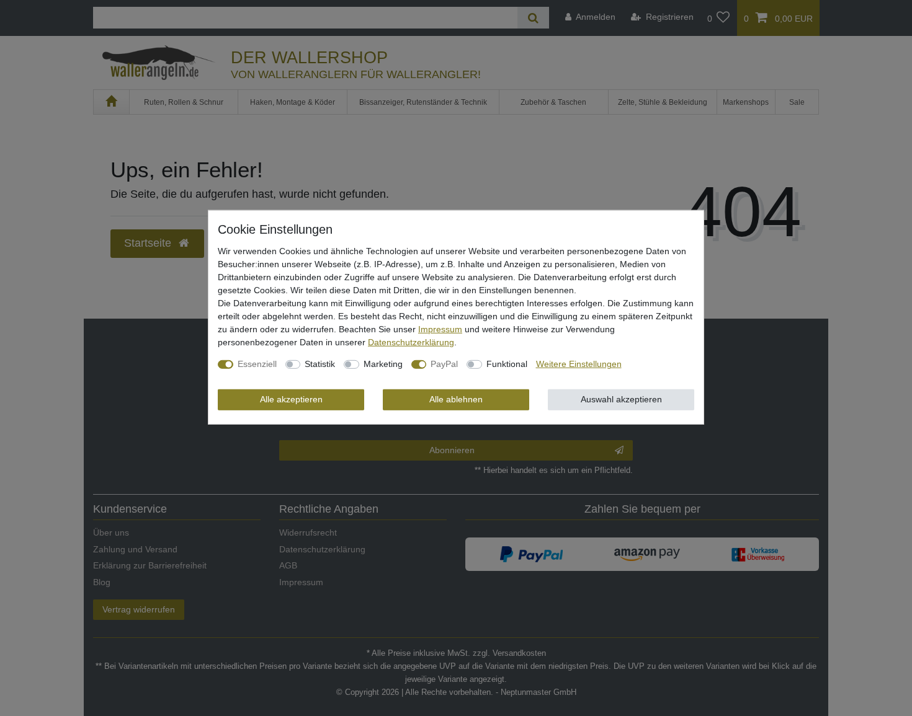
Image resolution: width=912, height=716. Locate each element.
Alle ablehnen (456, 399)
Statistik (320, 364)
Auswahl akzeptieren (621, 399)
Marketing (383, 364)
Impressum (440, 329)
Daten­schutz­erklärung (411, 342)
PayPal (444, 364)
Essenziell (257, 364)
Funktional (506, 364)
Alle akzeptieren (291, 399)
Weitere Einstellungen (579, 364)
